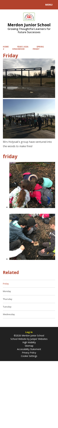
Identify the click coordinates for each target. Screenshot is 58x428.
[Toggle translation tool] (14, 4)
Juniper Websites (39, 338)
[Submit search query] (39, 4)
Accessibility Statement (29, 349)
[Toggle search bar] (6, 4)
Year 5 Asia (22, 46)
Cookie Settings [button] (29, 356)
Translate (27, 5)
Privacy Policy (29, 352)
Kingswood (18, 49)
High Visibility (29, 342)
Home (6, 46)
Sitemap (29, 345)
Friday (36, 49)
